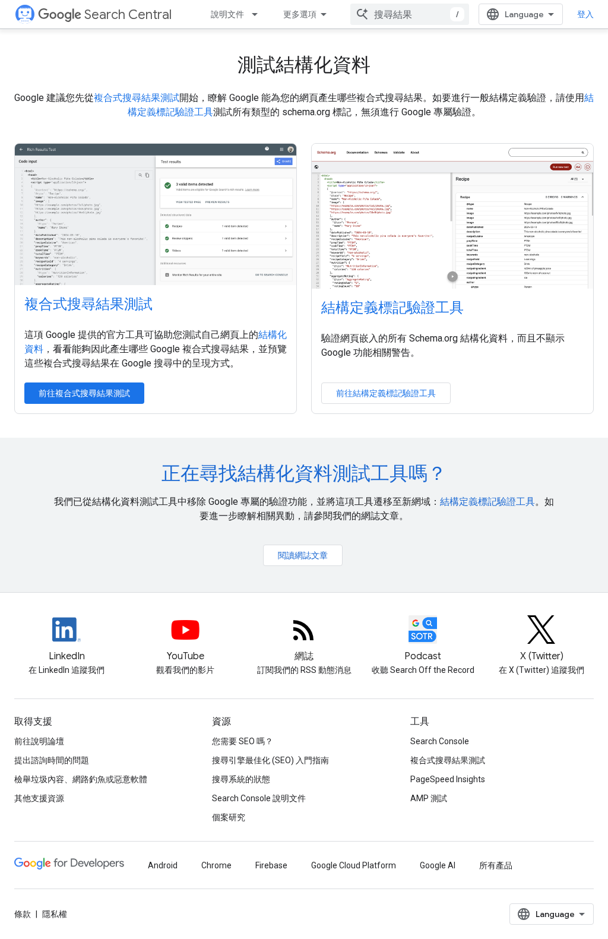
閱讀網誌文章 (303, 555)
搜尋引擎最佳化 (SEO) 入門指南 (270, 760)
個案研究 (228, 817)
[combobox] (409, 14)
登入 (585, 14)
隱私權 (54, 914)
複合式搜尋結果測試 (136, 97)
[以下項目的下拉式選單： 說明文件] (258, 14)
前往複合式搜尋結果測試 (84, 393)
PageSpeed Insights (447, 779)
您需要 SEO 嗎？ (242, 741)
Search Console (439, 741)
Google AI (437, 865)
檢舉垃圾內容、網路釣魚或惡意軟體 (80, 779)
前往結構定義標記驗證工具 (386, 393)
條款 (22, 914)
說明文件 (227, 14)
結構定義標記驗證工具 (392, 308)
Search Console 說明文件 (259, 798)
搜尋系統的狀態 (241, 779)
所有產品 (495, 865)
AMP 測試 (428, 798)
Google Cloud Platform (353, 865)
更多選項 (299, 14)
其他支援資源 (39, 798)
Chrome (216, 865)
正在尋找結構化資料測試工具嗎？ (304, 473)
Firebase (271, 865)
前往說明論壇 (39, 741)
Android (163, 865)
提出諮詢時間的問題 (51, 760)
